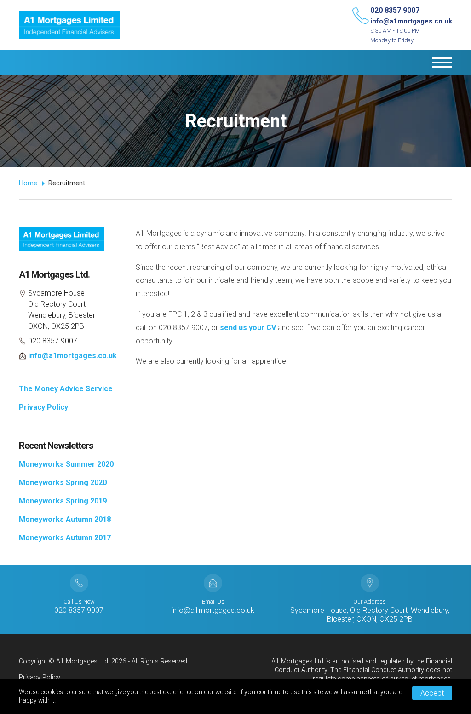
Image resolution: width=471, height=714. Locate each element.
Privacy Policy (43, 407)
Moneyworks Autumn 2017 (65, 537)
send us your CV (248, 327)
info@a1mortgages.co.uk (411, 21)
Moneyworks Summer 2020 (66, 464)
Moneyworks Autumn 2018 (65, 519)
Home (28, 183)
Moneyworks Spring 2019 (63, 501)
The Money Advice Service (66, 388)
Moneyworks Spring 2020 (63, 482)
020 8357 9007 (394, 10)
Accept (432, 693)
